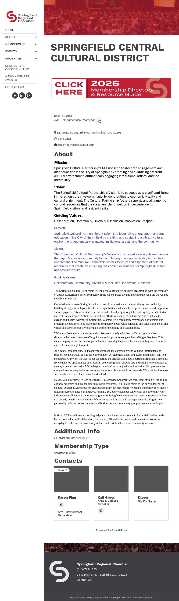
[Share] (99, 121)
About (10, 37)
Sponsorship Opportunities (17, 67)
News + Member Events (17, 78)
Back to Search (63, 115)
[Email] (61, 504)
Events (11, 51)
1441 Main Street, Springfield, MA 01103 (102, 574)
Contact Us (14, 87)
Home (9, 29)
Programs (13, 58)
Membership (15, 44)
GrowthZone (119, 530)
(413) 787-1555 (87, 569)
